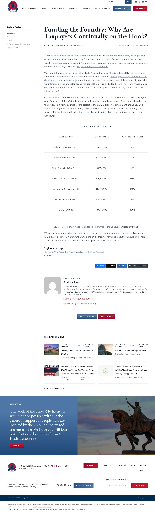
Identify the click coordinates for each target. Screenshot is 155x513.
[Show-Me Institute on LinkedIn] (143, 1)
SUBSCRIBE (139, 485)
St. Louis (91, 252)
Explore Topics (56, 8)
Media (85, 8)
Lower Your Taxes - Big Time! (61, 252)
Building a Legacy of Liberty (34, 8)
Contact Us (121, 8)
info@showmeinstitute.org (42, 507)
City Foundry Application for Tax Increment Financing (89, 227)
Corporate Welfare (14, 48)
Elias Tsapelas (122, 354)
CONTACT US (82, 485)
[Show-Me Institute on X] (139, 1)
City (45, 252)
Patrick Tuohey (69, 358)
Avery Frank (121, 377)
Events (97, 8)
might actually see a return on (92, 66)
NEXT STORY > (107, 316)
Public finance (80, 252)
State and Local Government (18, 44)
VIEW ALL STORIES (53, 389)
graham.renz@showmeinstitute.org (79, 304)
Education (11, 33)
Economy (10, 40)
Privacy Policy (142, 498)
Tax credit (100, 252)
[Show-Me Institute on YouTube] (146, 1)
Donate (139, 8)
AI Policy (143, 471)
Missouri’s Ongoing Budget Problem (130, 350)
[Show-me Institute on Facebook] (136, 1)
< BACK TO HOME (87, 316)
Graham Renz (127, 45)
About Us (106, 8)
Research (73, 8)
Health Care (11, 37)
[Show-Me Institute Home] (13, 6)
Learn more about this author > (78, 299)
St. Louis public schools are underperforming (74, 56)
